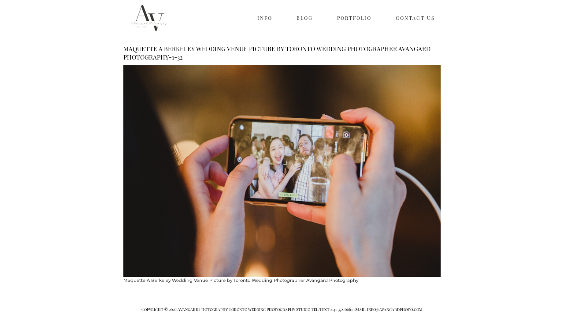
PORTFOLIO (354, 18)
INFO (264, 18)
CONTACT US (415, 18)
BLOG (305, 18)
